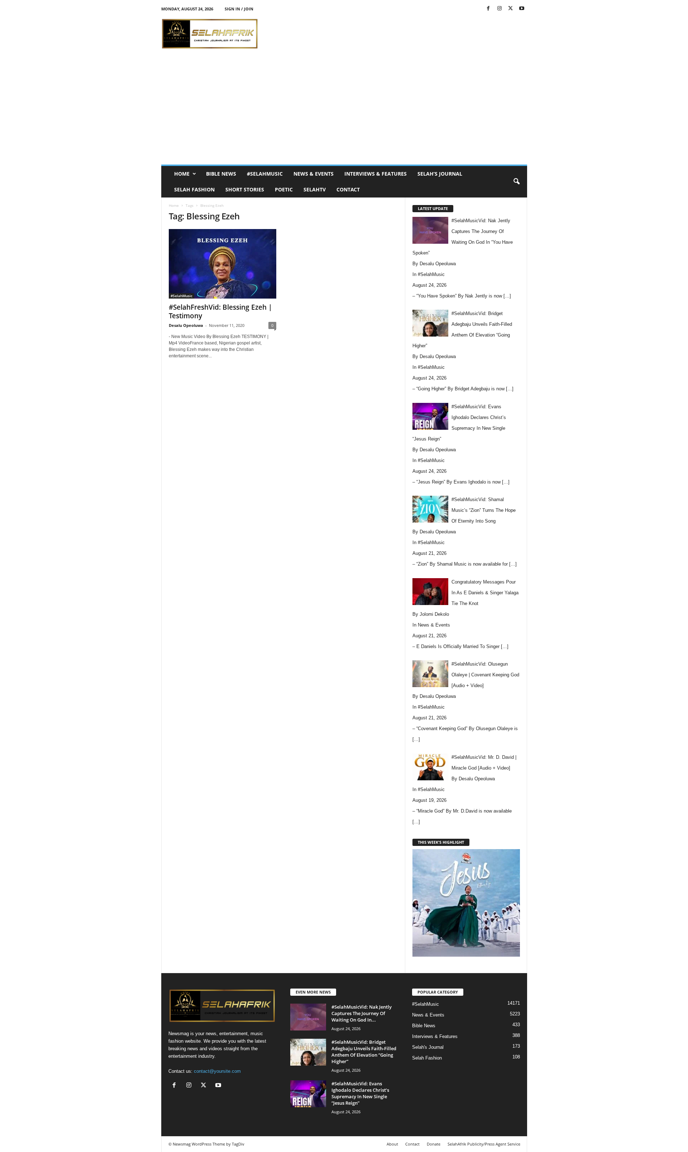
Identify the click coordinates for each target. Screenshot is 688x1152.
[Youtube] (521, 9)
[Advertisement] (396, 34)
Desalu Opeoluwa (186, 325)
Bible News (221, 173)
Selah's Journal (428, 1047)
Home (182, 173)
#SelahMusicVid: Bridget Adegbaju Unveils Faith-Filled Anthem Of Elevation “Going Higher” (363, 1052)
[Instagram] (499, 9)
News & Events (313, 173)
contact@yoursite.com (217, 1071)
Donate (433, 1144)
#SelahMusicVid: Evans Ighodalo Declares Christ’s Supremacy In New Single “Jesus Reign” (360, 1093)
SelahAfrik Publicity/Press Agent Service (484, 1144)
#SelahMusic (265, 173)
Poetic (284, 189)
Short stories (244, 189)
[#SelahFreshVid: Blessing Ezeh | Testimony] (222, 264)
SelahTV (315, 189)
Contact (348, 189)
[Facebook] (488, 9)
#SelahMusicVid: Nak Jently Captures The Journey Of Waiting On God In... (361, 1013)
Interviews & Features (375, 173)
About (392, 1144)
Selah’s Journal (439, 173)
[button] (516, 182)
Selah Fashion (194, 189)
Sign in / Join (239, 8)
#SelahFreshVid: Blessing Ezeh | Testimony (220, 311)
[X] (510, 9)
